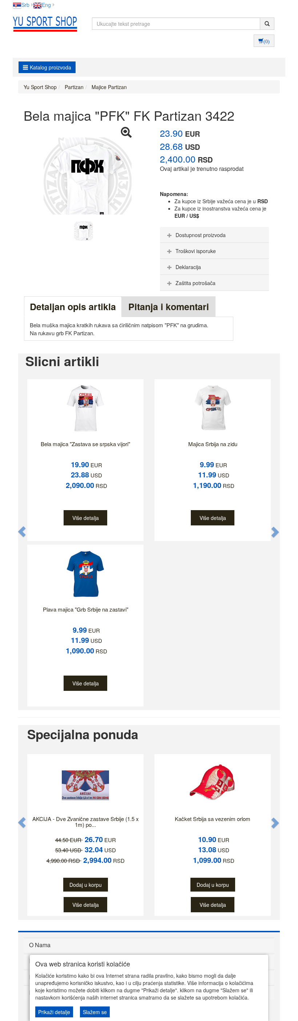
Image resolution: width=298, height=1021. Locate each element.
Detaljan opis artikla (73, 306)
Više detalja (85, 517)
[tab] (214, 235)
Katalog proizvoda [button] (50, 67)
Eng (46, 4)
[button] (22, 531)
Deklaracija (188, 267)
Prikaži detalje (54, 1012)
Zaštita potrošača (196, 283)
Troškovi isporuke (196, 251)
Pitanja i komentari (168, 306)
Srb (25, 4)
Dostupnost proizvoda (201, 235)
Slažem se (95, 1012)
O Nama (40, 945)
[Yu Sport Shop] (43, 24)
